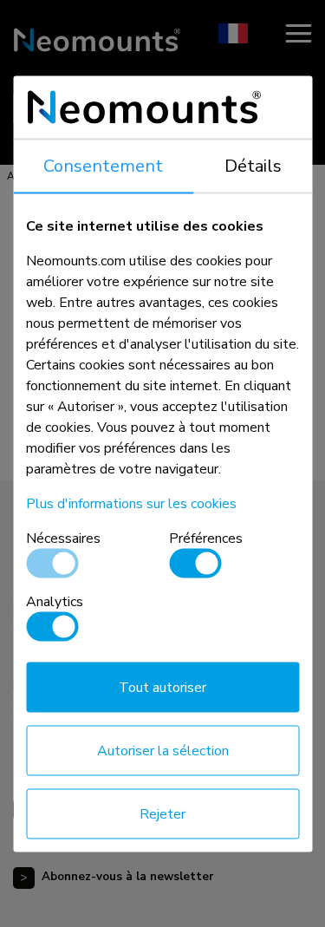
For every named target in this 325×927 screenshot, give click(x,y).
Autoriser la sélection (163, 750)
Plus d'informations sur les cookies (131, 502)
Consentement (103, 165)
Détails (253, 165)
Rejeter (162, 813)
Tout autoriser (162, 686)
